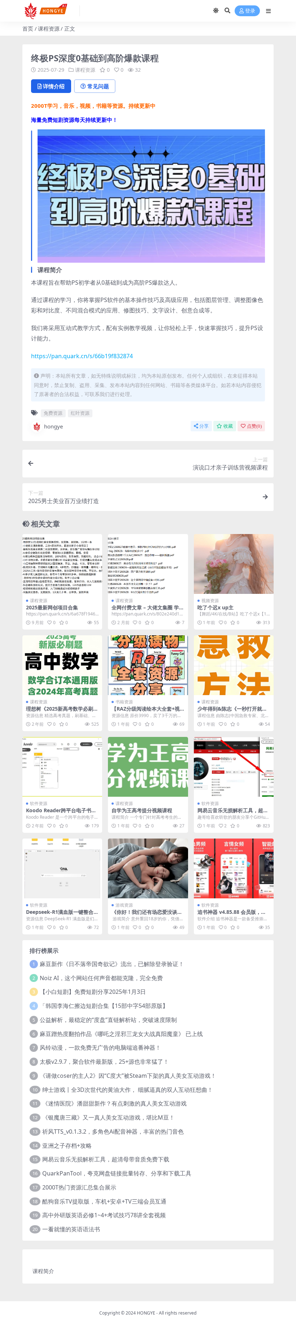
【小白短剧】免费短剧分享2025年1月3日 (93, 992)
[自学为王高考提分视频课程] (148, 767)
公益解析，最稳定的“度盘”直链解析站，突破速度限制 (108, 1020)
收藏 (228, 426)
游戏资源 (124, 905)
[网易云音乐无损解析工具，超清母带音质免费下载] (234, 767)
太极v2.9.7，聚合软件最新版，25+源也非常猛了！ (104, 1062)
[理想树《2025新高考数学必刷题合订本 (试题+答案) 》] (62, 665)
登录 (250, 11)
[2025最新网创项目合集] (62, 564)
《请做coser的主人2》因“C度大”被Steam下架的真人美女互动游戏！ (128, 1076)
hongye (53, 426)
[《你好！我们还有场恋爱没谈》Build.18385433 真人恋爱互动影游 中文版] (148, 868)
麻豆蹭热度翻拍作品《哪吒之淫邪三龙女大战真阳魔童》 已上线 (121, 1034)
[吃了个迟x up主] (234, 564)
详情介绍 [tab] (54, 86)
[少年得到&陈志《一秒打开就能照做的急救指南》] (234, 665)
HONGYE (146, 1313)
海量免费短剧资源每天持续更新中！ (74, 119)
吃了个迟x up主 (215, 607)
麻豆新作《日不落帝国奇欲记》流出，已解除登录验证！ (112, 964)
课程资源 (49, 28)
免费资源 (53, 413)
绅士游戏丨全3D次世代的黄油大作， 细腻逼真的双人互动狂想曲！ (127, 1090)
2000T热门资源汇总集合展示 (79, 1187)
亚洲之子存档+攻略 (67, 1146)
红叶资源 (80, 413)
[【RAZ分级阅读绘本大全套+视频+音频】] (148, 665)
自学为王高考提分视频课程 (142, 810)
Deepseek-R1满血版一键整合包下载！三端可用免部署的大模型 (62, 914)
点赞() (254, 426)
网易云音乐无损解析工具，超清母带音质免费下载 (232, 813)
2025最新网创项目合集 (52, 607)
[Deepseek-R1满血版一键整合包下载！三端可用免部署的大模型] (62, 868)
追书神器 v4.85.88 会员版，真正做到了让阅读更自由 (231, 914)
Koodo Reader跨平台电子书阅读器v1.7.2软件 (61, 813)
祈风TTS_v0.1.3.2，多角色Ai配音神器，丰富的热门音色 (113, 1131)
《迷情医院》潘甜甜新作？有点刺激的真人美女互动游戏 (114, 1103)
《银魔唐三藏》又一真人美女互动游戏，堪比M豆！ (108, 1117)
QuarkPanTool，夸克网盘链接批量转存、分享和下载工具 (116, 1173)
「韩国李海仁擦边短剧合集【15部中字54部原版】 (104, 1006)
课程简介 (43, 1271)
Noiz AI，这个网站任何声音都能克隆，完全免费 (101, 978)
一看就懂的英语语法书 (71, 1229)
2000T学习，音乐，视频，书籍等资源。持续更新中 (93, 105)
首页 (27, 28)
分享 (204, 426)
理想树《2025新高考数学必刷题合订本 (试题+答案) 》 (62, 711)
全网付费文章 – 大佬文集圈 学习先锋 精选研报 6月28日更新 (148, 610)
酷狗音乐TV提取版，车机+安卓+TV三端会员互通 (104, 1201)
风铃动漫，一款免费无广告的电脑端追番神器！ (100, 1047)
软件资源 (38, 803)
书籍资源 (124, 702)
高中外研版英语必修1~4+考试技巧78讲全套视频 (104, 1215)
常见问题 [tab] (98, 86)
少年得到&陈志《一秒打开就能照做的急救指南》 (232, 711)
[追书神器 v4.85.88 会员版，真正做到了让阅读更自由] (234, 868)
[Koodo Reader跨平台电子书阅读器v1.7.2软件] (62, 767)
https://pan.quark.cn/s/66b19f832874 (82, 356)
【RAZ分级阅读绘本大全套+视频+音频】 (146, 711)
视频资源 (210, 600)
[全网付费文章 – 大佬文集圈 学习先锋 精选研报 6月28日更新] (148, 564)
